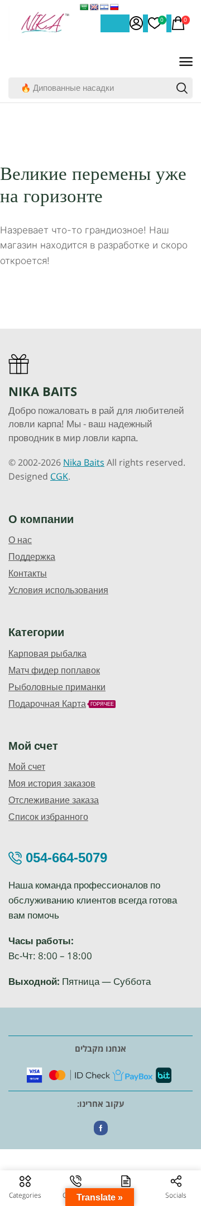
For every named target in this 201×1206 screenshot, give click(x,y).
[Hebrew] (104, 7)
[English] (94, 7)
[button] (136, 23)
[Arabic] (84, 7)
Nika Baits (83, 462)
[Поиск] (182, 88)
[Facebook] (101, 1128)
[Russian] (114, 7)
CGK (59, 476)
